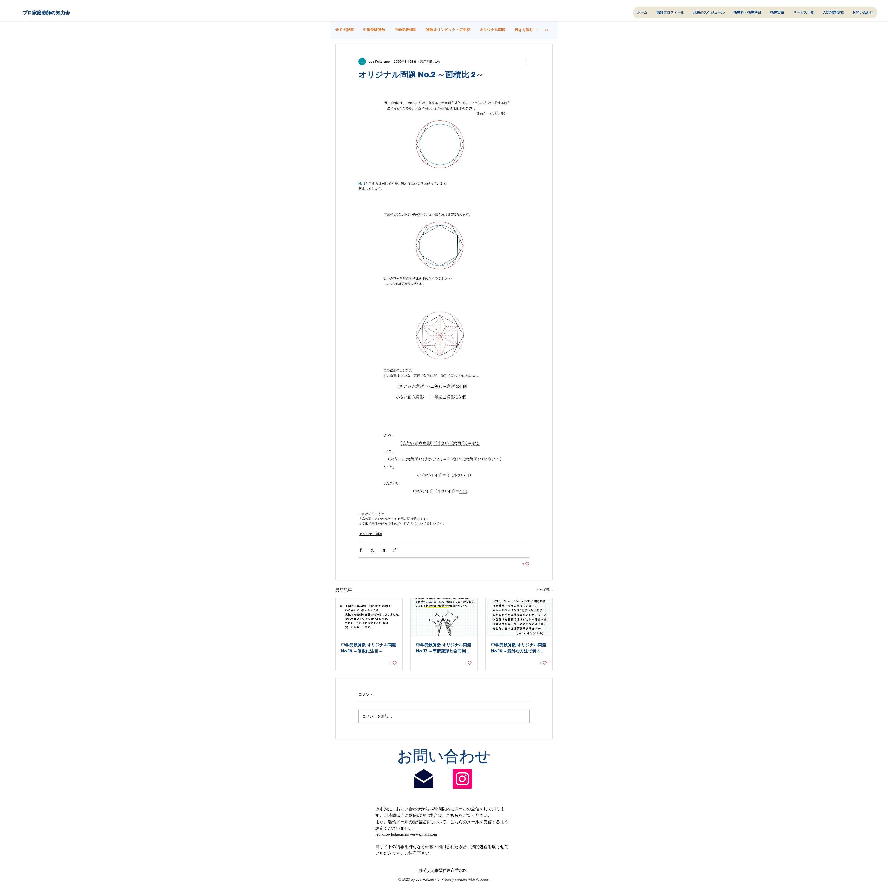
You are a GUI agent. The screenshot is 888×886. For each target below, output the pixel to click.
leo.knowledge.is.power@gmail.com (406, 834)
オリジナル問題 (493, 30)
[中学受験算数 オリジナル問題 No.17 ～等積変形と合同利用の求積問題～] (444, 617)
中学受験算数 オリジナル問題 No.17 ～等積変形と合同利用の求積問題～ (443, 648)
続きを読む (524, 30)
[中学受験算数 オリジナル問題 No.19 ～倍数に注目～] (369, 617)
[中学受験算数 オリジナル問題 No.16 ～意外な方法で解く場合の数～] (519, 617)
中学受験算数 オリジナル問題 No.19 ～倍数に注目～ (368, 648)
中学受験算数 (374, 30)
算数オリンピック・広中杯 (448, 30)
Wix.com (483, 879)
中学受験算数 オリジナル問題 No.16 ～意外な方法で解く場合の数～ (518, 648)
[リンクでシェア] (394, 550)
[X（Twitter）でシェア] (372, 550)
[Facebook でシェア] (360, 550)
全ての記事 (344, 30)
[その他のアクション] (527, 61)
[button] (547, 30)
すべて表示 (544, 589)
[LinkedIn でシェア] (383, 550)
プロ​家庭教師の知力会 (46, 12)
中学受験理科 (406, 30)
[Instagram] (462, 779)
